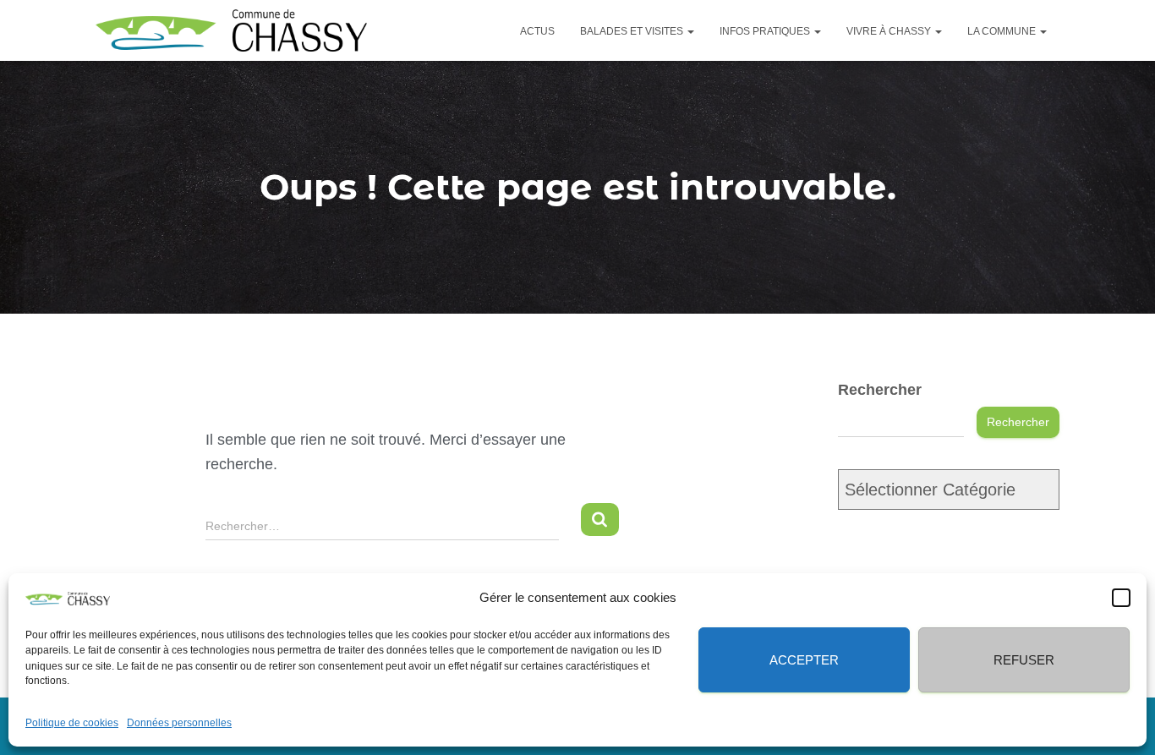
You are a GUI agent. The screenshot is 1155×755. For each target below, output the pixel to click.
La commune (1002, 31)
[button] (1121, 597)
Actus (537, 31)
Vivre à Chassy (889, 31)
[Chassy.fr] (231, 30)
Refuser (1024, 659)
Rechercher (880, 389)
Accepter (804, 659)
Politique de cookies (71, 723)
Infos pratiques (766, 31)
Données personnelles (179, 723)
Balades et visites (633, 31)
